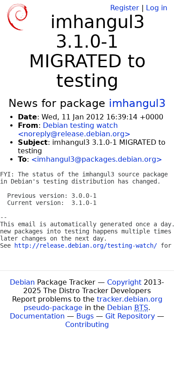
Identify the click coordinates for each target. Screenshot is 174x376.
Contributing (87, 324)
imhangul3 (137, 103)
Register (124, 8)
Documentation (37, 316)
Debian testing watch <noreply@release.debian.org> (74, 129)
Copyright (124, 282)
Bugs (85, 316)
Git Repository (130, 316)
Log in (156, 8)
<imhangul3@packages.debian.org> (96, 159)
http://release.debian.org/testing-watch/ (85, 245)
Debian (22, 282)
